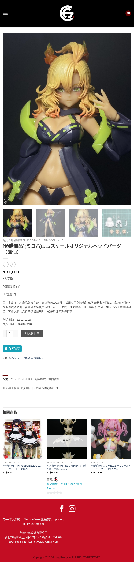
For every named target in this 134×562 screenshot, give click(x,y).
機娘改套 (28, 358)
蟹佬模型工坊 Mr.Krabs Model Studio (65, 486)
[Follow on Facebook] (62, 509)
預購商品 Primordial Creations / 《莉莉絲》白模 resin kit (67, 467)
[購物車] (128, 13)
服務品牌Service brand (25, 240)
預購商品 (38, 358)
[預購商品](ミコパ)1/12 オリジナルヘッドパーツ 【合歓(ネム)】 (111, 467)
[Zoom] (7, 201)
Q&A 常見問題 (12, 519)
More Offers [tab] (21, 379)
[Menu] (5, 13)
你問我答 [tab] (53, 379)
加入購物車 (32, 333)
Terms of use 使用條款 (38, 519)
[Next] (124, 119)
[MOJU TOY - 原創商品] (67, 13)
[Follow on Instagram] (72, 509)
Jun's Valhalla (53, 240)
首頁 (5, 240)
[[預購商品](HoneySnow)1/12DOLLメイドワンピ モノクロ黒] (23, 439)
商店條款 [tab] (40, 379)
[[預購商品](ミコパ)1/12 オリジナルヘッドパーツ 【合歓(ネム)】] (111, 439)
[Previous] (9, 119)
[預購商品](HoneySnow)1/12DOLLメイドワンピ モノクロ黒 (23, 467)
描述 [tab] (5, 379)
